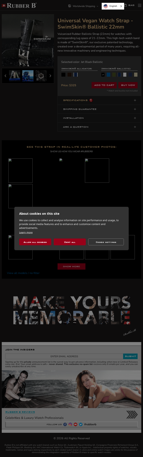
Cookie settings (106, 242)
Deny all (70, 242)
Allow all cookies (35, 242)
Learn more (26, 232)
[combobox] (113, 6)
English (113, 6)
